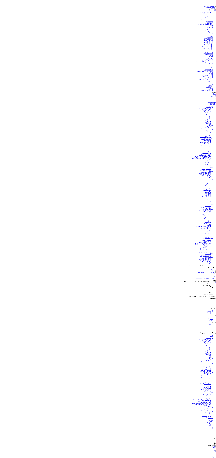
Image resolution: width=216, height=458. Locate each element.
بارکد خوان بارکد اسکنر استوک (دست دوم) (205, 24)
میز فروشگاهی (210, 86)
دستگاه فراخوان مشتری (208, 47)
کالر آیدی (209, 201)
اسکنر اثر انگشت (210, 22)
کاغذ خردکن (211, 65)
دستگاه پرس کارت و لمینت (208, 42)
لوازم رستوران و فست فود (208, 76)
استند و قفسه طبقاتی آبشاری (207, 16)
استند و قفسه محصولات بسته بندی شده (203, 148)
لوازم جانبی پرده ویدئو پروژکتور (207, 75)
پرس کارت (211, 320)
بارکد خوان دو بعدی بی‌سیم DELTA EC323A (206, 278)
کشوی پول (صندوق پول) (208, 70)
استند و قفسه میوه (209, 21)
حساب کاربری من (207, 422)
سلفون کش (211, 56)
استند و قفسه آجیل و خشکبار (207, 13)
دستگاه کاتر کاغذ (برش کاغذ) (208, 48)
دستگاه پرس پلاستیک (209, 41)
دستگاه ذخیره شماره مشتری (208, 44)
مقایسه (212, 429)
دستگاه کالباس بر (210, 49)
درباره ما (211, 325)
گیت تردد (211, 72)
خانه (215, 265)
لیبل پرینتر (211, 303)
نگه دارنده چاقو (210, 88)
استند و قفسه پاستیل (209, 14)
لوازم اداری (211, 73)
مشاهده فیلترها (213, 269)
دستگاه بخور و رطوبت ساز (208, 40)
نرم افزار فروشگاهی (209, 87)
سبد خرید (209, 424)
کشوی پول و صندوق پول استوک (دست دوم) (205, 71)
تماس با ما (211, 324)
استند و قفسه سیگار (209, 15)
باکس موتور (211, 305)
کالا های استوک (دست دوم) (208, 66)
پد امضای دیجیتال (210, 29)
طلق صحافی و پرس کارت (208, 59)
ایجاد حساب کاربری (212, 439)
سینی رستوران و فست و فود (205, 137)
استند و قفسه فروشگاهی (208, 17)
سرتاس (211, 55)
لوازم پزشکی (210, 74)
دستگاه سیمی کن (210, 318)
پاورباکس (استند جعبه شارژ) (206, 18)
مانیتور (212, 82)
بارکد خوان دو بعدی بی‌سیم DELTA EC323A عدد (205, 281)
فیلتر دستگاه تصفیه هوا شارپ (207, 63)
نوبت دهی (211, 313)
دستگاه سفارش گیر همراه (208, 45)
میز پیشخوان (211, 85)
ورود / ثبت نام (210, 430)
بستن (215, 181)
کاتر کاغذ (211, 319)
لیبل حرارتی (211, 80)
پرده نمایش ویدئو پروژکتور (208, 30)
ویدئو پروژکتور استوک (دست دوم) (207, 90)
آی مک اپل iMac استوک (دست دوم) (206, 12)
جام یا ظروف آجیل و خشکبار (208, 38)
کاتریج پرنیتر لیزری (207, 165)
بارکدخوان (211, 300)
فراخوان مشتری (210, 312)
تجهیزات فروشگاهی (209, 34)
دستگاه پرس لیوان (209, 43)
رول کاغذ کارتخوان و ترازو (208, 53)
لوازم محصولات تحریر (209, 77)
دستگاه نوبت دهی (210, 50)
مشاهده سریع (213, 274)
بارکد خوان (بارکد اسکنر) (208, 23)
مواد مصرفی (211, 230)
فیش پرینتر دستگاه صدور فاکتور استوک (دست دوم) (203, 61)
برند (212, 28)
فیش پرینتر (211, 302)
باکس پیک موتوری (210, 26)
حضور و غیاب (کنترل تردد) (208, 39)
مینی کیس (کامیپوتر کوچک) (206, 154)
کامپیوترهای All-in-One (209, 69)
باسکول (211, 25)
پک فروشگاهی (210, 32)
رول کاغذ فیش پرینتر (207, 161)
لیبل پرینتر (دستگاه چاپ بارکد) (207, 78)
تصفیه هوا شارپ (210, 37)
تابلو (212, 33)
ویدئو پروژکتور (210, 89)
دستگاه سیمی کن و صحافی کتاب (207, 46)
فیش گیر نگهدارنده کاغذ (209, 62)
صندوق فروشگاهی (209, 58)
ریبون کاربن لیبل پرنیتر (209, 54)
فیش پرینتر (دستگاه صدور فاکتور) (207, 60)
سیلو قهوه (211, 57)
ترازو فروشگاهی (208, 114)
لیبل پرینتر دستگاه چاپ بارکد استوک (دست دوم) (204, 79)
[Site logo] (208, 8)
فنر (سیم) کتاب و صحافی (206, 175)
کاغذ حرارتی (211, 64)
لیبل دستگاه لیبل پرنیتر (209, 81)
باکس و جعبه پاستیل (209, 27)
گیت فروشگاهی (208, 123)
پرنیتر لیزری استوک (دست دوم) (207, 31)
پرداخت (209, 423)
